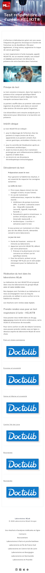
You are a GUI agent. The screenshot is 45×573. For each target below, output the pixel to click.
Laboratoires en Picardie (22, 560)
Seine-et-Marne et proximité (15, 396)
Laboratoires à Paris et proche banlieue (22, 541)
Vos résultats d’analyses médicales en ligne (22, 530)
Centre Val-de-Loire (11, 424)
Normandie (7, 481)
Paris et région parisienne (14, 340)
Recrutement (22, 538)
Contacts (22, 534)
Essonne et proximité (12, 368)
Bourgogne (7, 452)
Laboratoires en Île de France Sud (22, 545)
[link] (41, 6)
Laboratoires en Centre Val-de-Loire (22, 549)
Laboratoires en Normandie (22, 556)
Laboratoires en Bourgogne (22, 552)
